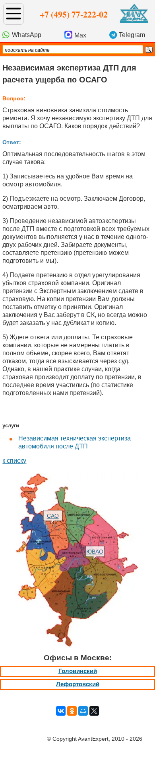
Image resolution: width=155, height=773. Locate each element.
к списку (14, 460)
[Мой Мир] (83, 711)
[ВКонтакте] (61, 711)
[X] (94, 711)
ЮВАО (94, 551)
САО (53, 516)
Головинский (77, 671)
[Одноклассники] (72, 711)
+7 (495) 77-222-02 (74, 14)
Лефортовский (77, 684)
